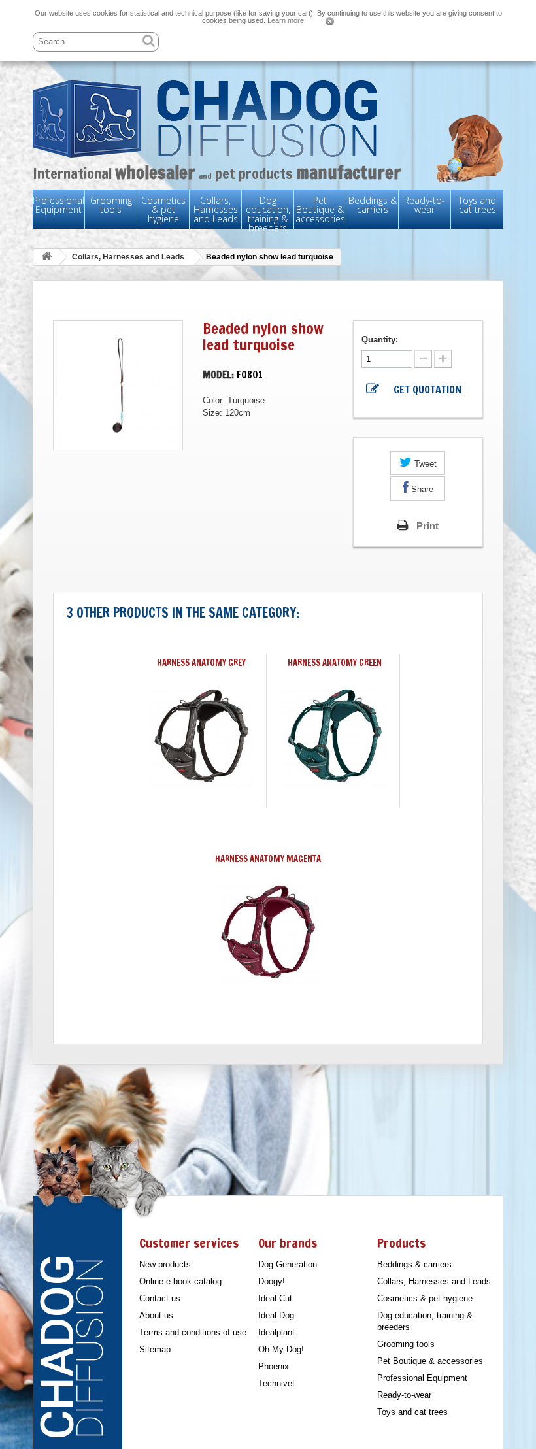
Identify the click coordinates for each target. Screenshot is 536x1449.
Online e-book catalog (180, 1281)
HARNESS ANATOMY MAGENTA (268, 859)
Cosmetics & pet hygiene (163, 209)
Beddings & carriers (372, 205)
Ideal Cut (275, 1298)
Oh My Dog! (281, 1349)
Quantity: (381, 339)
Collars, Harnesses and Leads (215, 209)
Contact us (159, 1298)
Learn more (285, 20)
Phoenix (273, 1366)
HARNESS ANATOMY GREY (201, 663)
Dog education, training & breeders (268, 214)
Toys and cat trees (477, 205)
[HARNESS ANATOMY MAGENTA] (268, 932)
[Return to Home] (46, 257)
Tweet (424, 464)
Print (427, 525)
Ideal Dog (276, 1315)
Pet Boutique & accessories (320, 209)
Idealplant (276, 1332)
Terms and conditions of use (192, 1332)
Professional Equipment (58, 205)
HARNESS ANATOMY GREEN (335, 663)
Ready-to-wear (424, 205)
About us (156, 1315)
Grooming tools (111, 205)
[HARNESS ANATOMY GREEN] (334, 735)
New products (165, 1264)
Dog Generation (287, 1264)
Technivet (276, 1383)
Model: (218, 375)
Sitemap (155, 1349)
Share (421, 489)
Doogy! (271, 1281)
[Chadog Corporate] (268, 119)
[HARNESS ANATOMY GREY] (201, 735)
